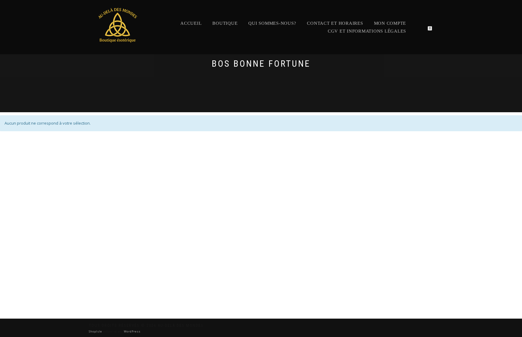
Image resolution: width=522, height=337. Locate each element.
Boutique (224, 23)
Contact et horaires (335, 23)
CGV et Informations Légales (367, 31)
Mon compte (390, 23)
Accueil (190, 23)
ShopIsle (96, 331)
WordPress (131, 331)
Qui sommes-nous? (272, 23)
